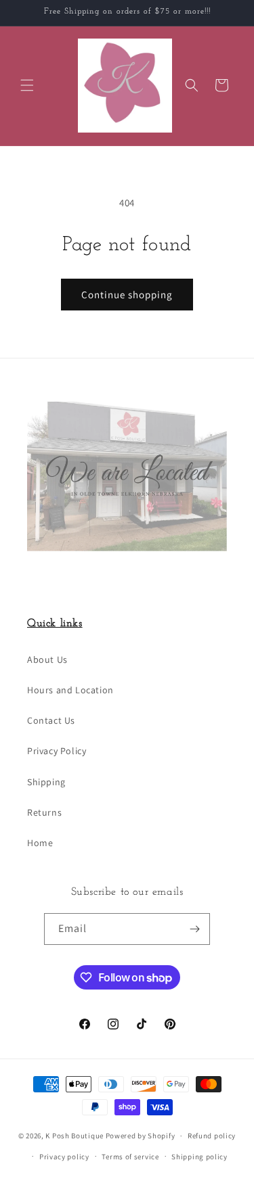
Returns (44, 812)
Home (40, 843)
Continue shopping (127, 294)
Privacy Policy (56, 751)
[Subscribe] (194, 929)
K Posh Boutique (74, 1135)
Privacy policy (64, 1156)
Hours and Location (70, 690)
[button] (27, 85)
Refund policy (212, 1135)
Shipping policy (199, 1156)
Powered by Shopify (140, 1135)
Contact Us (51, 720)
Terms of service (130, 1156)
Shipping (46, 782)
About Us (47, 659)
